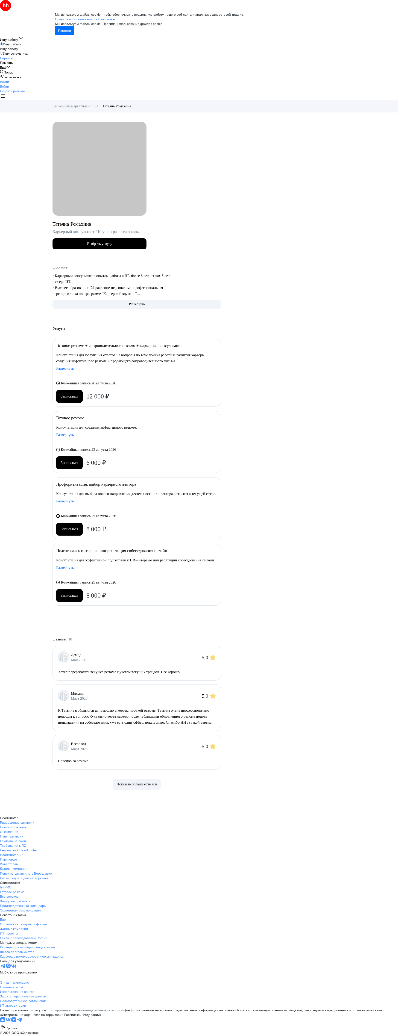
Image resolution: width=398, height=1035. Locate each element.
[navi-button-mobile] (3, 96)
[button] (4, 82)
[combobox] (9, 1027)
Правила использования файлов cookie (132, 24)
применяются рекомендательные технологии (89, 1010)
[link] (6, 72)
